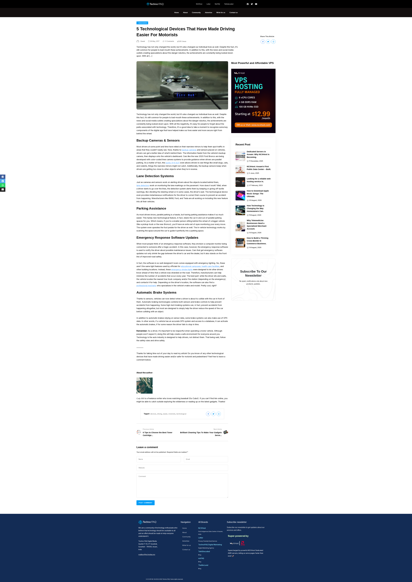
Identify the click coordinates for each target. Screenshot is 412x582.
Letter (209, 4)
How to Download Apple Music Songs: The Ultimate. (258, 194)
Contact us (233, 12)
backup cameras (189, 150)
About (185, 12)
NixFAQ (217, 4)
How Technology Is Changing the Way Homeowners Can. (255, 208)
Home (176, 12)
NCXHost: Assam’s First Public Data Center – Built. (259, 167)
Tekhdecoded (228, 4)
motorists (171, 414)
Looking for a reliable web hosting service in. (259, 180)
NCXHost (199, 4)
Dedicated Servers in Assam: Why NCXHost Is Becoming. (258, 154)
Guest (142, 41)
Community (196, 12)
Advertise (208, 12)
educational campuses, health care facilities (200, 266)
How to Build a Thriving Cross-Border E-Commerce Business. (257, 241)
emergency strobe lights (182, 269)
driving (159, 414)
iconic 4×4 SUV (173, 163)
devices (153, 414)
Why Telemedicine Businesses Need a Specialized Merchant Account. (256, 224)
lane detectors (142, 185)
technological (181, 414)
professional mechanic (146, 285)
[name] (263, 41)
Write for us (220, 12)
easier (165, 414)
